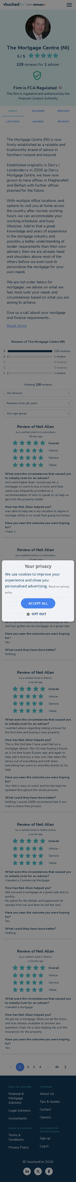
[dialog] (38, 591)
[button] (38, 614)
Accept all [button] (38, 603)
